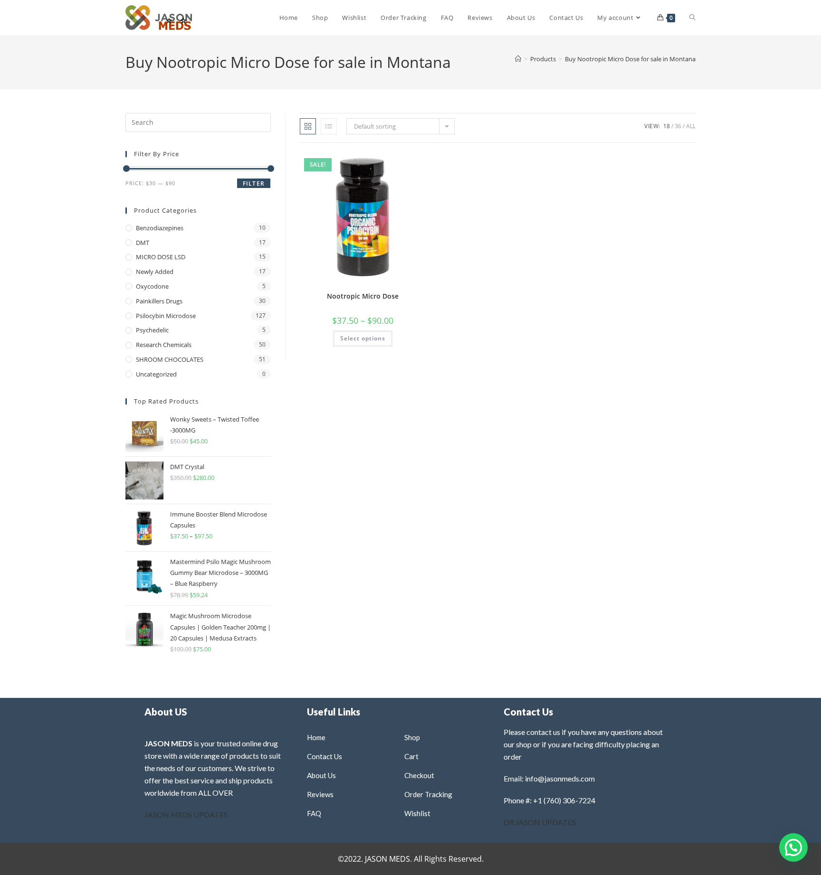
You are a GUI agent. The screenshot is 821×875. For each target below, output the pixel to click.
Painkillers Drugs (159, 301)
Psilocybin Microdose (166, 315)
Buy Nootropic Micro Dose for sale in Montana (630, 59)
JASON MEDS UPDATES (186, 814)
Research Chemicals (163, 344)
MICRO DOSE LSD (160, 257)
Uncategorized (156, 374)
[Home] (518, 59)
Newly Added (154, 271)
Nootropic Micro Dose (363, 296)
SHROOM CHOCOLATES (169, 359)
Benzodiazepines (159, 228)
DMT (142, 242)
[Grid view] (308, 126)
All (691, 126)
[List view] (329, 126)
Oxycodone (152, 286)
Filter (254, 183)
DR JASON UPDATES (540, 822)
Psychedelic (152, 330)
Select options (362, 338)
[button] (395, 163)
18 (666, 126)
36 (678, 126)
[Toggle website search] (692, 17)
